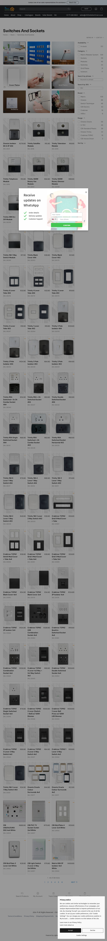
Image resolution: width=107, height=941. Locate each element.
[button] (70, 930)
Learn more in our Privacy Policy (70, 922)
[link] (81, 935)
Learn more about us (67, 925)
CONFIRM (66, 225)
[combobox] (54, 219)
